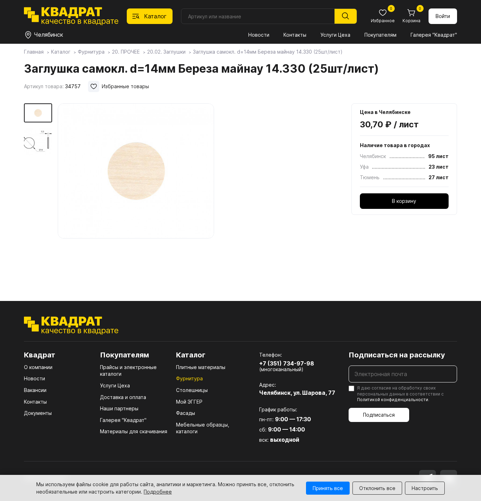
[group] (136, 191)
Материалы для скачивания (133, 431)
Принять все (328, 488)
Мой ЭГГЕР (189, 402)
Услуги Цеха (335, 35)
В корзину (404, 201)
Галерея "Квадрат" (434, 35)
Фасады (185, 413)
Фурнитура (189, 378)
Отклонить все (377, 488)
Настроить (425, 488)
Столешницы (192, 390)
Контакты (294, 35)
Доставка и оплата (123, 397)
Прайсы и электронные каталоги (128, 370)
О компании (38, 367)
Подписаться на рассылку (397, 355)
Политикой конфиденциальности (392, 399)
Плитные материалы (200, 367)
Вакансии (35, 390)
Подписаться (379, 415)
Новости (258, 35)
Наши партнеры (119, 408)
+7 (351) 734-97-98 (286, 363)
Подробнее (158, 492)
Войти (443, 16)
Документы (38, 413)
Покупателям (380, 35)
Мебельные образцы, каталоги (202, 428)
